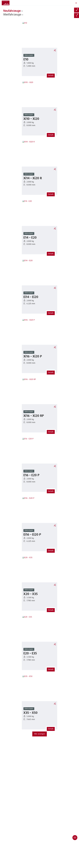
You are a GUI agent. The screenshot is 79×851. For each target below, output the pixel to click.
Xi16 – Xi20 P (32, 356)
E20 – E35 (30, 653)
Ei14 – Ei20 (30, 297)
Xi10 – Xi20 (31, 119)
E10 (25, 59)
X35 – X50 (30, 713)
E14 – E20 (30, 237)
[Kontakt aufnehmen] (75, 838)
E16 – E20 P (31, 475)
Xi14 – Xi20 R (32, 178)
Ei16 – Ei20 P (32, 534)
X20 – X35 (30, 594)
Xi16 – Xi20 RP (33, 416)
